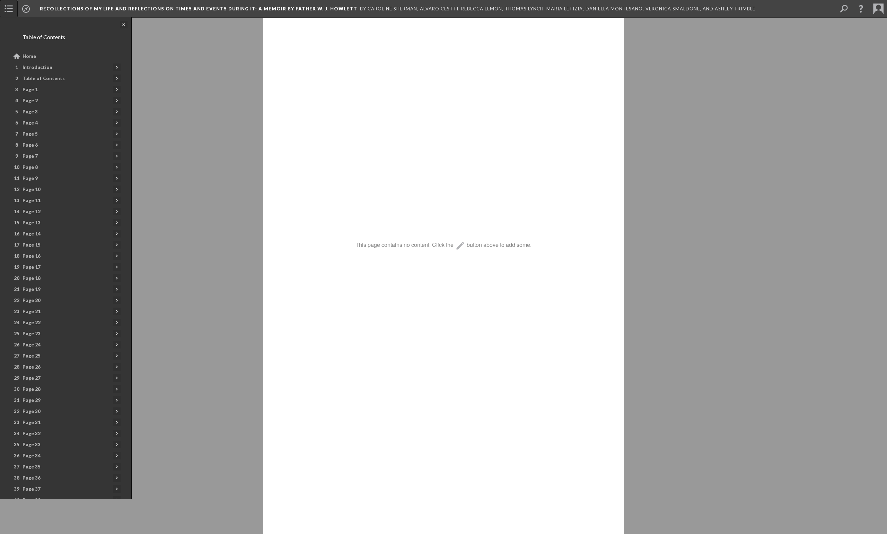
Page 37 (32, 489)
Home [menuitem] (29, 56)
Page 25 (32, 356)
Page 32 (32, 433)
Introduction (37, 67)
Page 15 (32, 245)
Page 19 (32, 289)
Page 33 (32, 444)
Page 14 (32, 233)
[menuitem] (8, 8)
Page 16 (32, 256)
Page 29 (32, 400)
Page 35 (32, 467)
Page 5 (30, 134)
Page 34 (32, 455)
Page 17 (32, 267)
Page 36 (32, 478)
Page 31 (32, 422)
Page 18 (32, 278)
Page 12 (32, 211)
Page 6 (30, 145)
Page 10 (32, 189)
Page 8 (30, 167)
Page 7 (30, 156)
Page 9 (30, 178)
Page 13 (32, 222)
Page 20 (32, 300)
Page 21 (32, 311)
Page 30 (32, 411)
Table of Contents (44, 78)
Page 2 (30, 100)
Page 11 (32, 200)
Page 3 (30, 111)
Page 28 (32, 389)
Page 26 (32, 367)
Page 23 (32, 333)
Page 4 (30, 123)
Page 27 (32, 378)
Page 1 (30, 89)
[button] (861, 8)
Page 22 (32, 322)
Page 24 (32, 344)
